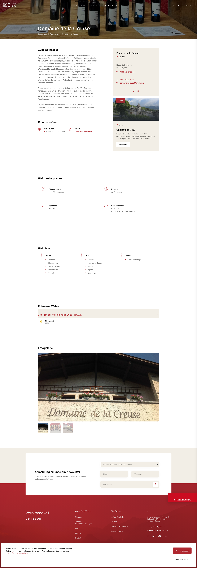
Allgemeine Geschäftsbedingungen (83, 523)
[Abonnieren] (155, 484)
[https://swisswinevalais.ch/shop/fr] (166, 536)
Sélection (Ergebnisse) (119, 526)
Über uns (78, 517)
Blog (77, 528)
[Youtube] (159, 536)
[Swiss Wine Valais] (9, 5)
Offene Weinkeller (117, 517)
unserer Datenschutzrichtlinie (17, 553)
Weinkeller (54, 34)
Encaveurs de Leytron (83, 131)
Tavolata (114, 522)
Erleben (95, 5)
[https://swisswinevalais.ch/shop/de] (173, 5)
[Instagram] (153, 536)
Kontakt (78, 538)
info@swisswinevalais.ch (157, 530)
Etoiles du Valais (117, 531)
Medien (78, 533)
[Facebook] (147, 536)
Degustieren (111, 5)
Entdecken (80, 5)
